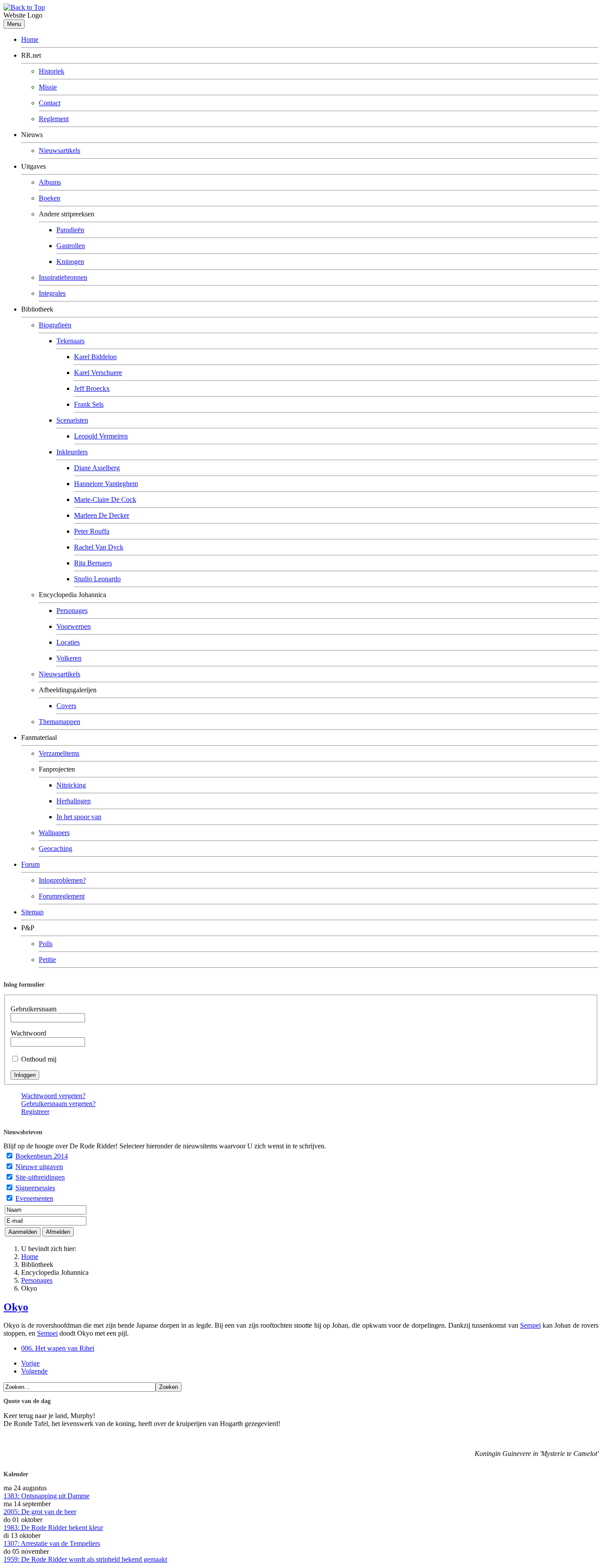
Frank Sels (89, 404)
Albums (50, 182)
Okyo (16, 1307)
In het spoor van (78, 817)
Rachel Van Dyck (98, 547)
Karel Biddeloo (95, 356)
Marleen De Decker (101, 515)
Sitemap (32, 912)
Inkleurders (72, 452)
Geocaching (55, 848)
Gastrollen (70, 245)
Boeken (49, 198)
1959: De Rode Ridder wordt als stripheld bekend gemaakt (85, 1559)
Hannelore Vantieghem (106, 483)
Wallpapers (54, 832)
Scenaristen (72, 420)
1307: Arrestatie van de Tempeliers (52, 1543)
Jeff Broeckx (92, 388)
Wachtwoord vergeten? (53, 1095)
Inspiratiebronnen (63, 277)
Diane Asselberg (97, 468)
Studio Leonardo (97, 579)
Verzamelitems (59, 753)
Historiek (51, 71)
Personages (72, 610)
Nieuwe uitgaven (39, 1166)
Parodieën (70, 230)
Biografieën (55, 325)
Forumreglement (62, 896)
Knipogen (70, 261)
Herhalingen (73, 801)
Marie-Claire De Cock (105, 499)
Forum (30, 864)
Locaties (68, 642)
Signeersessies (35, 1188)
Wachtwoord (28, 1033)
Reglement (54, 119)
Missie (48, 87)
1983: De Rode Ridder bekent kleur (53, 1527)
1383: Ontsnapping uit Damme (46, 1496)
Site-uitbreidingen (40, 1177)
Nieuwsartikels (59, 150)
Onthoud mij (38, 1059)
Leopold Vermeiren (101, 436)
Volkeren (69, 658)
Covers (66, 705)
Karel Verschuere (98, 372)
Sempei (530, 1325)
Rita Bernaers (93, 563)
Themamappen (59, 721)
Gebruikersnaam (33, 1009)
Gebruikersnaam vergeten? (58, 1103)
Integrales (52, 293)
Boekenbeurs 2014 (41, 1156)
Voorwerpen (73, 626)
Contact (49, 103)
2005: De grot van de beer (40, 1511)
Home (29, 39)
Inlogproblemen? (62, 880)
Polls (45, 943)
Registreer (35, 1111)
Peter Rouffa (91, 531)
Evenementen (34, 1198)
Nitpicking (71, 785)
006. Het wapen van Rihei (57, 1348)
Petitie (47, 959)
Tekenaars (70, 341)
